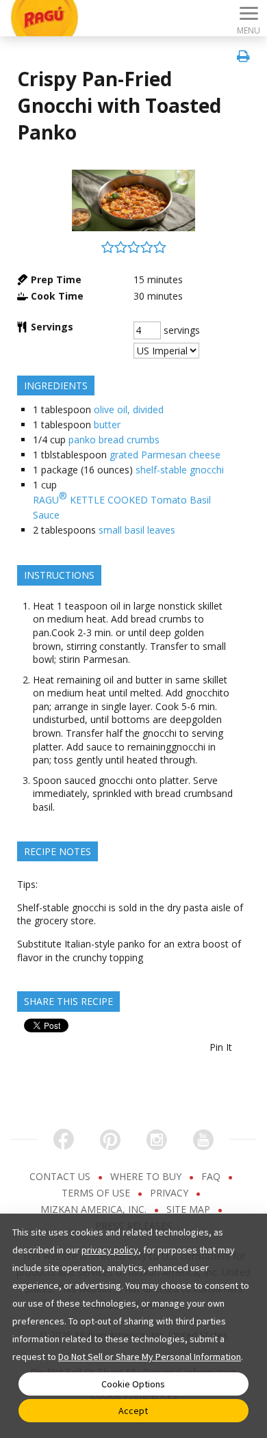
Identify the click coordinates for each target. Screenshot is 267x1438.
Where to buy (147, 1176)
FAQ (212, 1176)
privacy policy (109, 1250)
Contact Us (61, 1176)
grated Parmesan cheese (165, 454)
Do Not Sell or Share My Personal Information (149, 1356)
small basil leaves (137, 529)
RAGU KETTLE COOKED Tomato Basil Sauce (122, 505)
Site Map (189, 1209)
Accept (133, 1410)
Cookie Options (133, 1384)
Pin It (220, 1047)
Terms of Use (97, 1192)
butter (107, 424)
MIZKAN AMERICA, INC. (94, 1209)
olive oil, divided (129, 409)
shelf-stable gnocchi (180, 469)
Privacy (170, 1192)
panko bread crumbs (114, 439)
